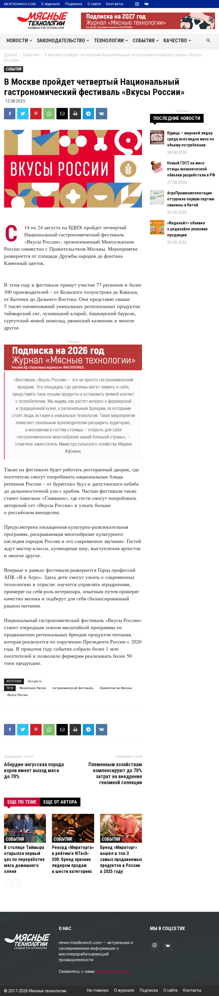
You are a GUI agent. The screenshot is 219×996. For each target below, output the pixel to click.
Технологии (109, 40)
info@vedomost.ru (113, 971)
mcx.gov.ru (35, 681)
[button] (208, 40)
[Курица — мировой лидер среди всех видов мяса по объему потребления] (157, 137)
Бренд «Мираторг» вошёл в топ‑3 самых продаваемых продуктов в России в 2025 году (121, 859)
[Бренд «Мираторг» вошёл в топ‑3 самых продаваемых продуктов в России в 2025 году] (121, 828)
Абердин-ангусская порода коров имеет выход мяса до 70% (34, 770)
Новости (17, 40)
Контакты (114, 4)
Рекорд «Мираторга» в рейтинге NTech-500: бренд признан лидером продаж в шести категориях (73, 859)
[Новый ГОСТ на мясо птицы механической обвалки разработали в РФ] (157, 167)
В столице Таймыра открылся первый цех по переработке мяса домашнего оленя (24, 859)
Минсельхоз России (32, 688)
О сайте (94, 4)
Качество (175, 40)
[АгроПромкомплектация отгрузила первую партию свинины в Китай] (157, 197)
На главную (98, 990)
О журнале (50, 4)
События (144, 40)
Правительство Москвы (116, 688)
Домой (10, 55)
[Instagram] (137, 4)
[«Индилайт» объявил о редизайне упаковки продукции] (157, 227)
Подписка (73, 4)
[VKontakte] (146, 4)
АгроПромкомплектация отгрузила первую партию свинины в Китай (190, 199)
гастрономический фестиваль (72, 688)
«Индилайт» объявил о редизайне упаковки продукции (187, 229)
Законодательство (61, 40)
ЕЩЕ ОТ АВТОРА (60, 802)
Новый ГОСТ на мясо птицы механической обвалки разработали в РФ (191, 169)
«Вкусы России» (17, 695)
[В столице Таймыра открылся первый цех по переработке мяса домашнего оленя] (25, 828)
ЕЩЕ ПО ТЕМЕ (21, 802)
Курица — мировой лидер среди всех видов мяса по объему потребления (190, 139)
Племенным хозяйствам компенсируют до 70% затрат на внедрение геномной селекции (115, 773)
